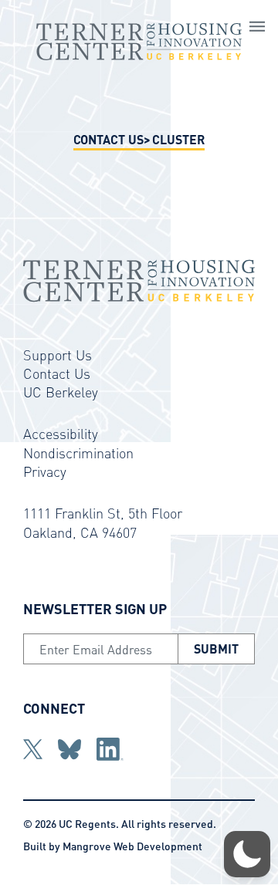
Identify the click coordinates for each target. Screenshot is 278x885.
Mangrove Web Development (132, 846)
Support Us (57, 354)
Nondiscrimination (78, 452)
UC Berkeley (60, 391)
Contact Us (56, 373)
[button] (247, 854)
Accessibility (60, 433)
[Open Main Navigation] (257, 29)
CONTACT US (108, 139)
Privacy (44, 471)
